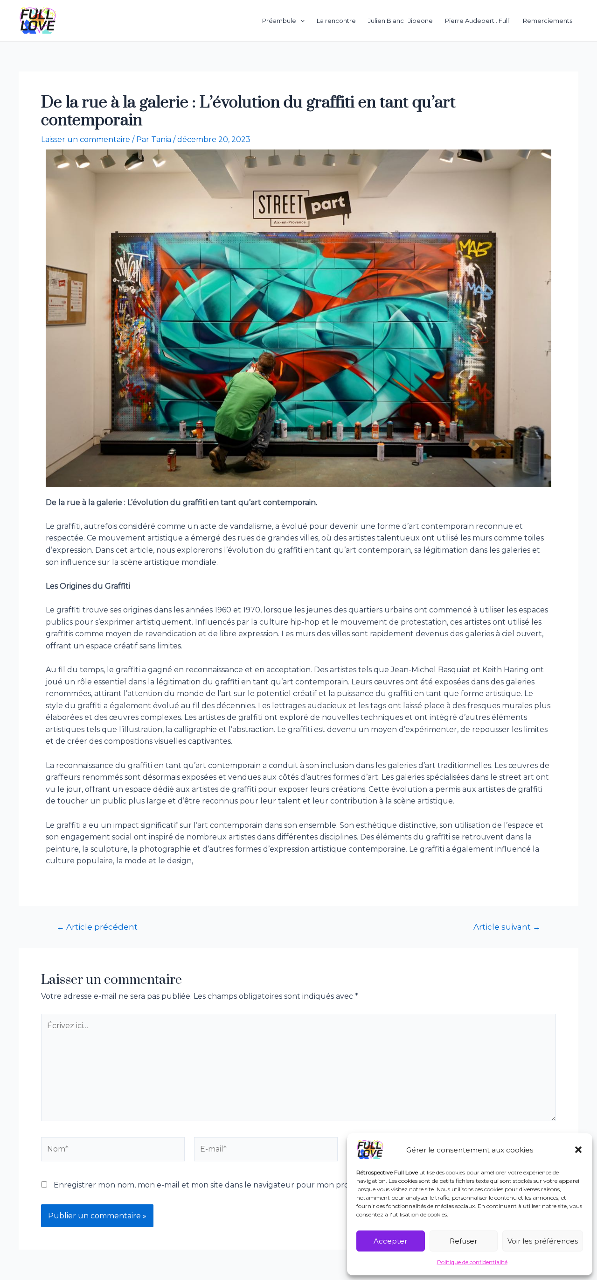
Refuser (463, 1241)
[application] (300, 20)
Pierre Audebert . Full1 (478, 20)
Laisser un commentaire (85, 139)
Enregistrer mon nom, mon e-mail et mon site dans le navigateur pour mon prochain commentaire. (238, 1184)
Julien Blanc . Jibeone (400, 20)
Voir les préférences (542, 1241)
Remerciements (547, 20)
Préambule (279, 20)
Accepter (390, 1241)
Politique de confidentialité (472, 1262)
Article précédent (97, 927)
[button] (578, 1149)
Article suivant (507, 927)
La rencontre (336, 20)
